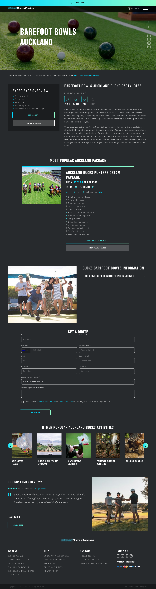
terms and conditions (46, 401)
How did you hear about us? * (30, 377)
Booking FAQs (51, 563)
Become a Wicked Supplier (20, 559)
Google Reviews (40, 488)
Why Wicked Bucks (16, 563)
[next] (145, 445)
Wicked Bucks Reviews (55, 559)
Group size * (83, 366)
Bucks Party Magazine (18, 567)
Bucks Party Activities (25, 75)
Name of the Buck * (85, 345)
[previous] (10, 445)
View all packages (97, 248)
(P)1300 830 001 (87, 556)
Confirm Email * (84, 356)
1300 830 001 (79, 2)
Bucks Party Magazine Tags (21, 571)
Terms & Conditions (54, 567)
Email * (23, 356)
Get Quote (35, 412)
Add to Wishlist (33, 123)
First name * (25, 335)
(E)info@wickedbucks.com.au (93, 563)
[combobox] (25, 350)
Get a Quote (33, 115)
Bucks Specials (15, 556)
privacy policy (66, 401)
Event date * (25, 366)
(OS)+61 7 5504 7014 (89, 559)
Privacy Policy (51, 571)
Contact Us (13, 574)
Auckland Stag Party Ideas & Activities (55, 75)
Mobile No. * (25, 345)
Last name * (83, 335)
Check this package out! (97, 240)
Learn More (18, 525)
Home (10, 75)
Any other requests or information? (32, 387)
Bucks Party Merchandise (56, 556)
